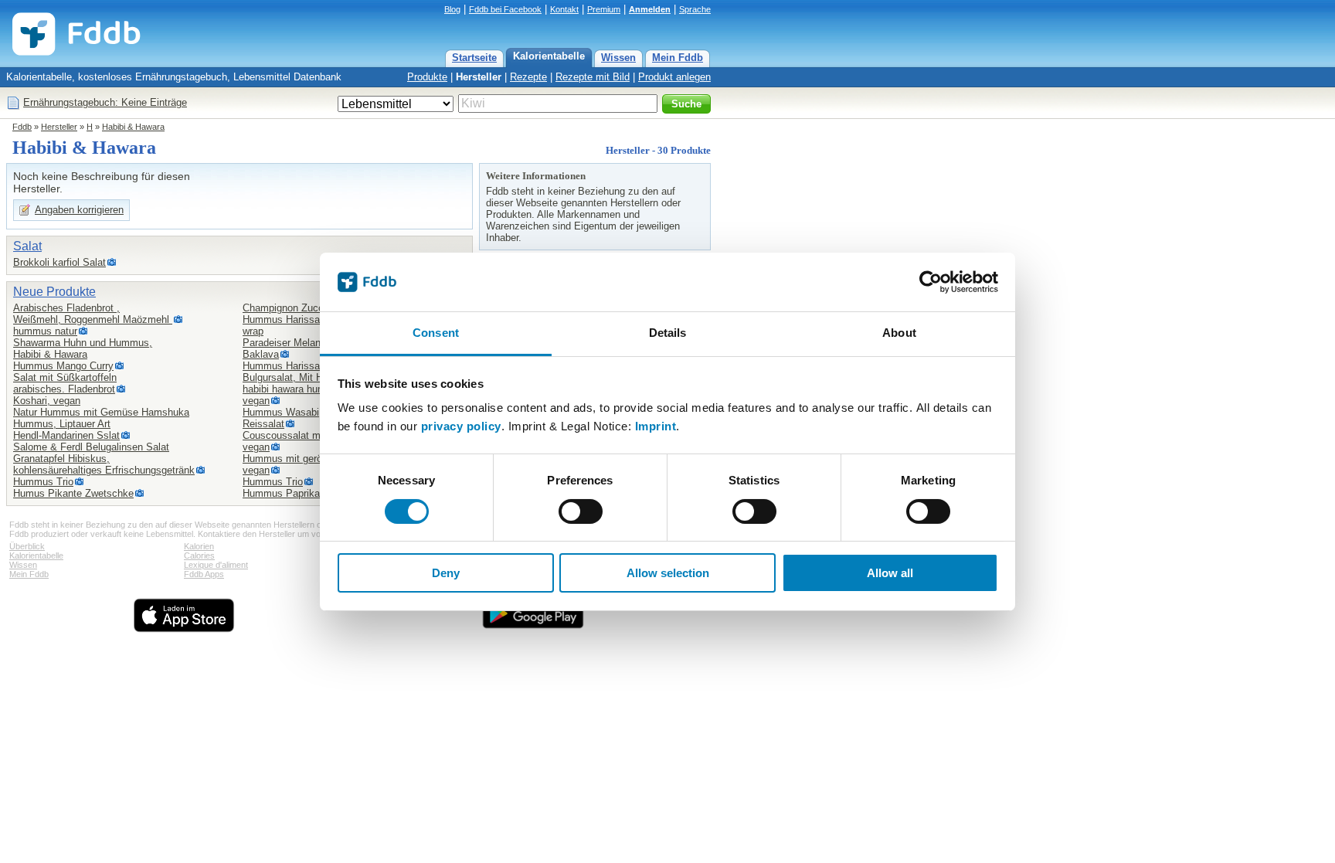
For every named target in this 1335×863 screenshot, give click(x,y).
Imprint (656, 426)
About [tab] (899, 332)
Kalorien (199, 546)
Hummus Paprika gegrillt (297, 493)
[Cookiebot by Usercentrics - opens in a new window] (930, 282)
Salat (27, 246)
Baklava (261, 354)
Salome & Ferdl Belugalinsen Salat (91, 447)
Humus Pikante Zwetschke (73, 493)
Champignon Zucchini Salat (304, 308)
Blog (452, 9)
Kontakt (564, 9)
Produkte (427, 77)
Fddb (22, 126)
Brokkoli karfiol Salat (59, 262)
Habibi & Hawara (133, 126)
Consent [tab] (436, 332)
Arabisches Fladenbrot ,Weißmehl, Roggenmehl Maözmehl (92, 313)
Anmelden (650, 9)
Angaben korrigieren (79, 210)
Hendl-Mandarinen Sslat (66, 435)
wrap (253, 331)
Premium (603, 9)
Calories (199, 555)
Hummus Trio (43, 482)
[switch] (581, 511)
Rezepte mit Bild (592, 77)
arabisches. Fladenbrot (64, 389)
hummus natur (45, 331)
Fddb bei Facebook (505, 9)
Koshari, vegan (46, 400)
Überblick (27, 546)
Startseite (474, 57)
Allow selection (668, 572)
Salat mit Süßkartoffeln (65, 377)
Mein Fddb (677, 57)
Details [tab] (668, 332)
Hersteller (478, 77)
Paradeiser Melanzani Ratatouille (316, 342)
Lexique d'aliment (216, 564)
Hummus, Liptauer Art (61, 424)
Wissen (618, 57)
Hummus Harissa (281, 319)
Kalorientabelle (549, 56)
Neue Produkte (54, 291)
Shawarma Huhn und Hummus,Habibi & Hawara (82, 348)
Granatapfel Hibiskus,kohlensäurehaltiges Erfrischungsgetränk (104, 464)
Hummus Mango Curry (63, 366)
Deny (446, 572)
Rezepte (528, 77)
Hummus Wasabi (281, 412)
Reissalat (263, 424)
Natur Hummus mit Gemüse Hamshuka (101, 412)
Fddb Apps (204, 574)
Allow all (890, 572)
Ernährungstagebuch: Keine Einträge (105, 102)
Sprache (695, 9)
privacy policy (461, 426)
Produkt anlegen (674, 77)
